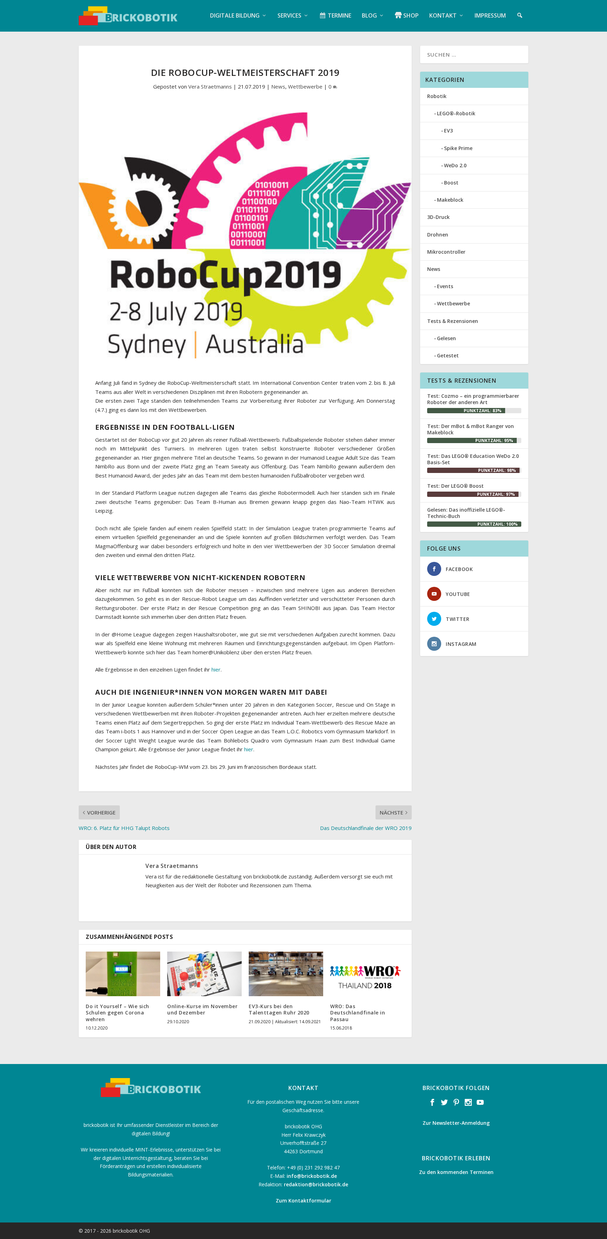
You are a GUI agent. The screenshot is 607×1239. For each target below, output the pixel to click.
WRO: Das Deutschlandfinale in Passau (357, 1012)
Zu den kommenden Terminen (456, 1172)
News (278, 86)
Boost (451, 182)
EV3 (448, 130)
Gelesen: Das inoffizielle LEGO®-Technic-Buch (466, 512)
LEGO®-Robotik (456, 113)
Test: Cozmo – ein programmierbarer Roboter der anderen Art (473, 399)
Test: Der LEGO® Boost (455, 485)
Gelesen (446, 338)
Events (445, 286)
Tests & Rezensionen (452, 321)
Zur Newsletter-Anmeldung (456, 1123)
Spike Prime (458, 148)
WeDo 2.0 (455, 165)
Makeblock (450, 199)
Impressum (490, 16)
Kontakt (443, 16)
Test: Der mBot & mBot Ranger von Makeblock (470, 429)
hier (216, 669)
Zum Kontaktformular (303, 1200)
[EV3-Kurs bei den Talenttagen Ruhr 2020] (286, 974)
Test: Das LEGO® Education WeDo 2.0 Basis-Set (473, 459)
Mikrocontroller (446, 251)
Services (289, 16)
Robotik (436, 96)
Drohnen (437, 234)
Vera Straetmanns (210, 86)
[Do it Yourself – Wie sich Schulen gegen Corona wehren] (123, 974)
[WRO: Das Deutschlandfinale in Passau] (367, 974)
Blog (369, 16)
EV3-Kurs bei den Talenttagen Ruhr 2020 (279, 1009)
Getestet (448, 355)
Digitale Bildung (235, 16)
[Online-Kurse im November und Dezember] (204, 974)
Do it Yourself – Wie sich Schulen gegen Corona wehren (117, 1012)
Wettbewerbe (305, 86)
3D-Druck (438, 217)
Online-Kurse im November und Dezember (202, 1009)
